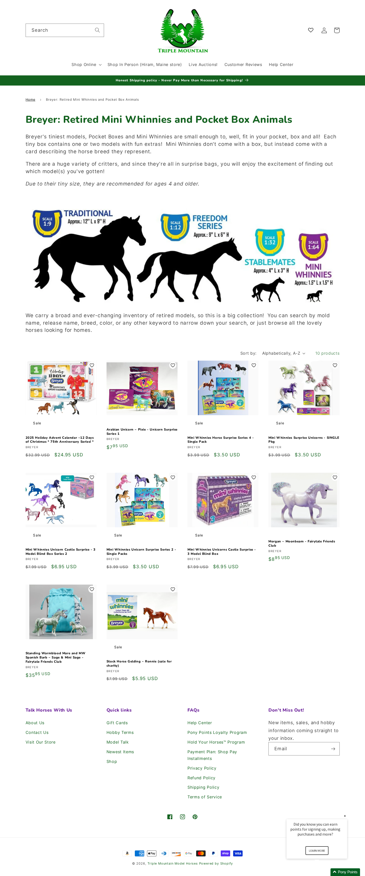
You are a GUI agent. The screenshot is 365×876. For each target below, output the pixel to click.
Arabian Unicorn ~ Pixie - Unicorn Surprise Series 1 (142, 432)
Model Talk (118, 742)
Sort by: (248, 353)
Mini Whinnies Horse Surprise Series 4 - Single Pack (220, 440)
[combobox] (65, 30)
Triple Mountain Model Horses (172, 863)
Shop (112, 761)
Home (31, 99)
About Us (35, 722)
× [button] (345, 815)
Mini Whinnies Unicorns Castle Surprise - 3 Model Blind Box (221, 552)
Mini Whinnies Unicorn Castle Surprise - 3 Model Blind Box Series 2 (61, 552)
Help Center (199, 722)
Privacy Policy (202, 768)
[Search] (97, 30)
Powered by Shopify (216, 863)
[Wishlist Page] (311, 30)
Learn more (317, 850)
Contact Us (37, 732)
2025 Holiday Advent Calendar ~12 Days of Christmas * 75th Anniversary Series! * (60, 440)
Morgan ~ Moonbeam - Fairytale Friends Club (301, 543)
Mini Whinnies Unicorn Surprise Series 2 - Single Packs (141, 552)
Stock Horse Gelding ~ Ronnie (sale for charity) (139, 663)
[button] (86, 64)
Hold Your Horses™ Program (216, 742)
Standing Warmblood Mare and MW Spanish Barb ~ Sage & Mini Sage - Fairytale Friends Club (56, 657)
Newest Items (120, 751)
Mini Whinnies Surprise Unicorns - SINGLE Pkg (303, 440)
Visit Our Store (41, 742)
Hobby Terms (120, 732)
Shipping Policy (203, 787)
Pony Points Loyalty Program (217, 732)
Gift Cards (117, 722)
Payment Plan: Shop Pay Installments (212, 755)
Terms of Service (204, 796)
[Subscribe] (333, 748)
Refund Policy (201, 777)
